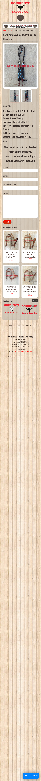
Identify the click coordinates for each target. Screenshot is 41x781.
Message (7, 193)
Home (4, 30)
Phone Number (9, 184)
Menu (20, 18)
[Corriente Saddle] (20, 12)
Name (5, 167)
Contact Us (20, 325)
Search (11, 325)
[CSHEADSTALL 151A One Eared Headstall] (15, 95)
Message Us (33, 775)
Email (5, 176)
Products (10, 30)
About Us (29, 325)
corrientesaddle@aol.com (23, 351)
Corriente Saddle (20, 356)
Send (7, 222)
